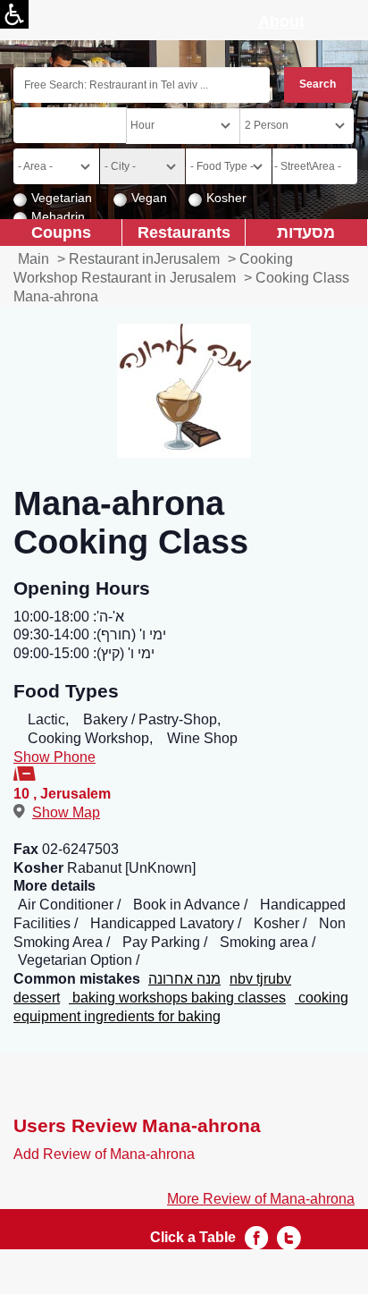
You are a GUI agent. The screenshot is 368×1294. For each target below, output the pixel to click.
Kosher (226, 197)
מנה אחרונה (184, 978)
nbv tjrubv (260, 978)
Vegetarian (61, 197)
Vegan (149, 197)
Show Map (66, 812)
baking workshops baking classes (177, 997)
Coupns (61, 232)
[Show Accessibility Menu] (14, 14)
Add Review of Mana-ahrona (104, 1154)
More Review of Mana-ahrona (261, 1198)
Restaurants (184, 232)
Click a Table (193, 1237)
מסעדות (306, 232)
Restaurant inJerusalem (144, 258)
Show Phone (54, 757)
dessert (36, 997)
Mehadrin (58, 216)
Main (33, 258)
